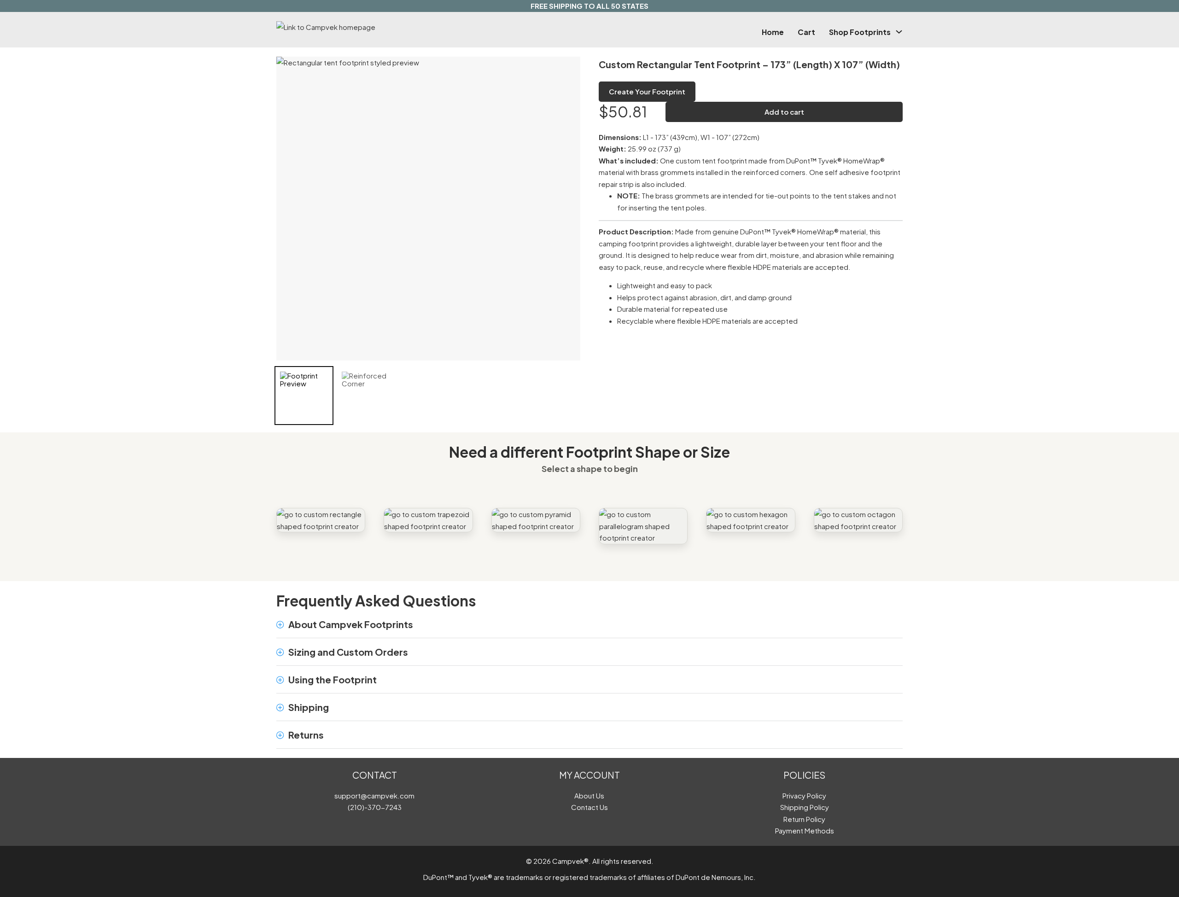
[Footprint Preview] (304, 395)
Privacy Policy (804, 795)
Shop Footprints (860, 32)
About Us (589, 795)
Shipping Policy (804, 807)
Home (773, 32)
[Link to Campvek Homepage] (370, 27)
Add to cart (784, 111)
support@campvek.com (374, 795)
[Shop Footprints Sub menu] (899, 31)
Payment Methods (804, 830)
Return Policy (804, 819)
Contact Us (589, 807)
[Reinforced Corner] (365, 395)
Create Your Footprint (647, 91)
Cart (806, 32)
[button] (589, 624)
